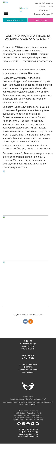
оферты (34, 404)
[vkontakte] (32, 423)
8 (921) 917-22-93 (46, 10)
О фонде (28, 341)
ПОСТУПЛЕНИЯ (28, 348)
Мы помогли (28, 346)
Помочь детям (40, 20)
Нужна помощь (28, 343)
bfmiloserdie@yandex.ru (44, 3)
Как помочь (28, 372)
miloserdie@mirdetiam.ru (28, 436)
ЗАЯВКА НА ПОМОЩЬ (28, 369)
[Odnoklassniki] (30, 321)
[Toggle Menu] (6, 13)
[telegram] (19, 423)
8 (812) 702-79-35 (46, 6)
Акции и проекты (28, 364)
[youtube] (37, 423)
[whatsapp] (28, 423)
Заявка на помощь (15, 20)
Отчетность (28, 357)
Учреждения (28, 355)
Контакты (28, 367)
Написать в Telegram (42, 14)
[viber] (23, 423)
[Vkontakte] (25, 321)
